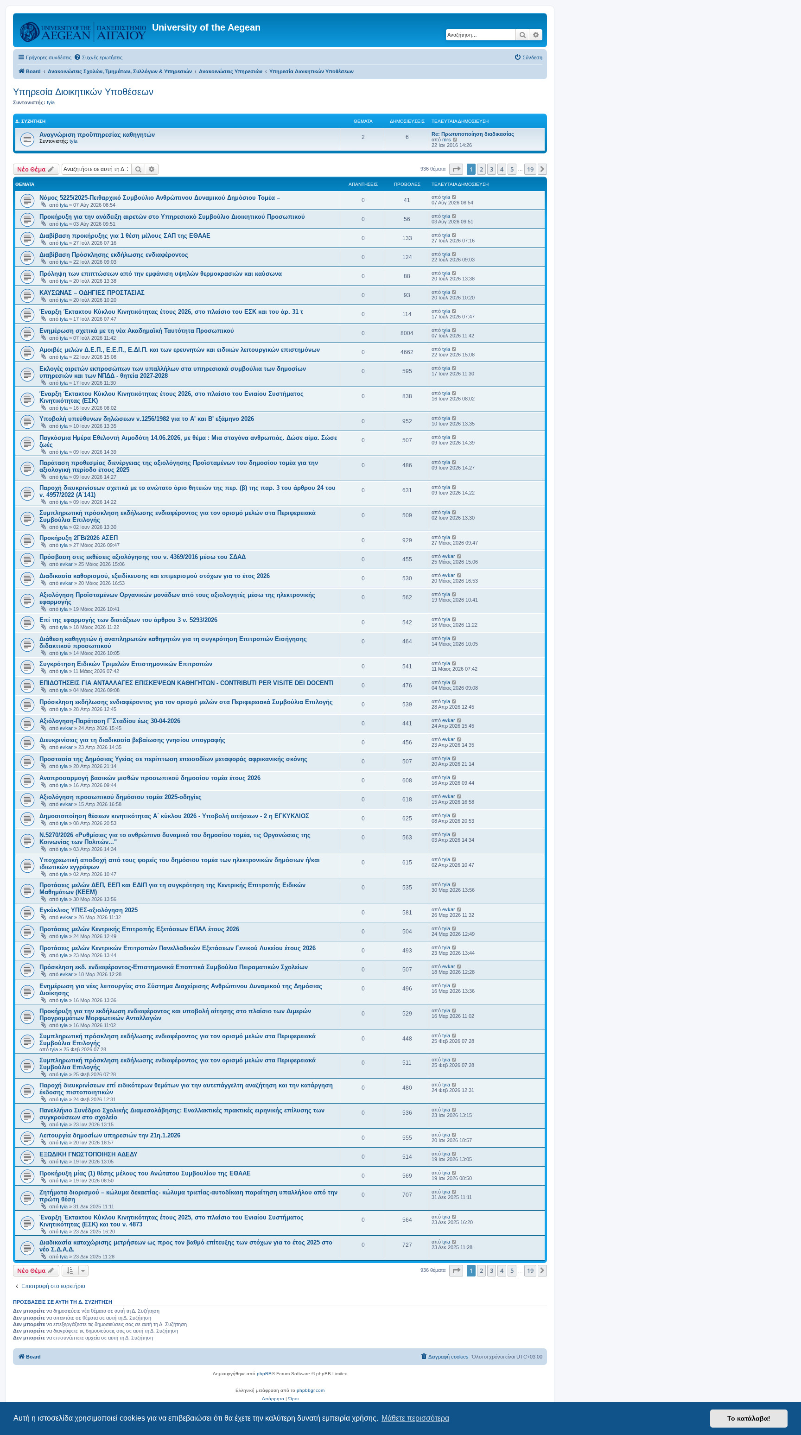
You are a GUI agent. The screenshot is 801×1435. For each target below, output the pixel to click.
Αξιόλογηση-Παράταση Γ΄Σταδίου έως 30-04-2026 (109, 721)
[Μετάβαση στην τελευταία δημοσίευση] (454, 197)
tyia (51, 102)
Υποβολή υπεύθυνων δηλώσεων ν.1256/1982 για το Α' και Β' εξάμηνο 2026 (146, 418)
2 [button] (481, 169)
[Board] (83, 30)
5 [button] (512, 169)
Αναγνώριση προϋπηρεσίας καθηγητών (97, 134)
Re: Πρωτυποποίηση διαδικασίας (473, 134)
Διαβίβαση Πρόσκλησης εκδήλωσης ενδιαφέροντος (113, 254)
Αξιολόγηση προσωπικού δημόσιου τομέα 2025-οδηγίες (120, 797)
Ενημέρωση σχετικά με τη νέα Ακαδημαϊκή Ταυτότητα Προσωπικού (136, 330)
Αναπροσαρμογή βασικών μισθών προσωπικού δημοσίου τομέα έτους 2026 (150, 778)
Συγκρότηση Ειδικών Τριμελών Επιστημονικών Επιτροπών (125, 663)
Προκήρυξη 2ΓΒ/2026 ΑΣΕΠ (78, 537)
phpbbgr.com (310, 1390)
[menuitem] (98, 57)
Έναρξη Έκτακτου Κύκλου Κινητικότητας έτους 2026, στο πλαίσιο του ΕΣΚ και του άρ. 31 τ (171, 311)
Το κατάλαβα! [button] (748, 1418)
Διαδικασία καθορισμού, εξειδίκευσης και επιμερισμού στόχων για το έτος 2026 (154, 575)
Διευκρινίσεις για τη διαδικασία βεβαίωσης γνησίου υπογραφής (132, 740)
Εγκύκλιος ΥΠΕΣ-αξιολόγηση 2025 (88, 910)
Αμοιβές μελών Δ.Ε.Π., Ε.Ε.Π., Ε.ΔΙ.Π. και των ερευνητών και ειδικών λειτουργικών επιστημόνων (179, 349)
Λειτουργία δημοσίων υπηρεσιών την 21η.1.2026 (109, 1135)
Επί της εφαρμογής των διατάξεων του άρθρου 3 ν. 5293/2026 (128, 619)
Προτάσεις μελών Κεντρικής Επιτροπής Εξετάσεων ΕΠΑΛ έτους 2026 (139, 929)
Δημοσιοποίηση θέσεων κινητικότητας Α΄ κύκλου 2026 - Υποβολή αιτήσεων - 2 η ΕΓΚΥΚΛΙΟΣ (174, 816)
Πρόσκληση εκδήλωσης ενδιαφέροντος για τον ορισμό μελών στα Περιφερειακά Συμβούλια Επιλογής (186, 701)
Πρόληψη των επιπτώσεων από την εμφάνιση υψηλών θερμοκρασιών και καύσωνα (160, 273)
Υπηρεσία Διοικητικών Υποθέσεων (83, 92)
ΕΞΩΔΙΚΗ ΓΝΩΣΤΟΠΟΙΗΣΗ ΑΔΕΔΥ (88, 1154)
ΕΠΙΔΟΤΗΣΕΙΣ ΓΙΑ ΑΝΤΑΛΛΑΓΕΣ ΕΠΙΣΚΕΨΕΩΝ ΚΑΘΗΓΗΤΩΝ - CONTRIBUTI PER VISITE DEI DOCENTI (186, 682)
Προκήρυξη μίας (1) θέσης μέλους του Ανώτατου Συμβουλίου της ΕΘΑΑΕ (145, 1173)
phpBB (264, 1373)
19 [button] (530, 169)
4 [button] (501, 169)
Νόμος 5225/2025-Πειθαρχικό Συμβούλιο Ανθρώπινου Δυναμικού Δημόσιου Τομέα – (159, 197)
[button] (456, 169)
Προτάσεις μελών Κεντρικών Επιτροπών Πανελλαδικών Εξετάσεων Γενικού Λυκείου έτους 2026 (177, 948)
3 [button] (491, 169)
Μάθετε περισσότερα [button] (415, 1418)
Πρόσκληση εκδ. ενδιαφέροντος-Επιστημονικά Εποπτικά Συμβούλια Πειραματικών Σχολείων (173, 967)
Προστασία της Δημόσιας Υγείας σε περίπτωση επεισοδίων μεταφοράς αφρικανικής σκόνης (173, 759)
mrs (446, 139)
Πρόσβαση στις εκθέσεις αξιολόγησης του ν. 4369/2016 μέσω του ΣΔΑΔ (142, 556)
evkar (66, 564)
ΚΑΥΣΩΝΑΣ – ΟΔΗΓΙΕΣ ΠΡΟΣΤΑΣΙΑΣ (92, 292)
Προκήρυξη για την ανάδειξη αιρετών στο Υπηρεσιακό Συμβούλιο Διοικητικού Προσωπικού (172, 216)
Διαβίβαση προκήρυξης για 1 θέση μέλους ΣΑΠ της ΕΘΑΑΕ (124, 235)
